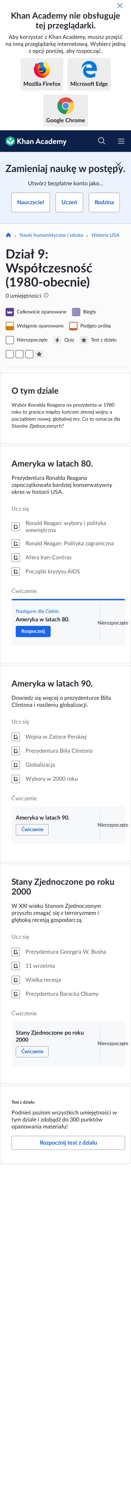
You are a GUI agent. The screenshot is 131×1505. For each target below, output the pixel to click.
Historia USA (105, 235)
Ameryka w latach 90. (52, 684)
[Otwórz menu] (121, 141)
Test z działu (23, 1102)
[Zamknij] (119, 5)
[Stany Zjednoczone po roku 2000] (29, 354)
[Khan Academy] (33, 141)
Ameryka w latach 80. (52, 464)
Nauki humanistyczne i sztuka (51, 235)
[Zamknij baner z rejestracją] (118, 165)
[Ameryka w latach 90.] (19, 354)
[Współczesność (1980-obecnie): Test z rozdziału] (39, 354)
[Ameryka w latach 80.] (10, 354)
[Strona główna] (8, 235)
